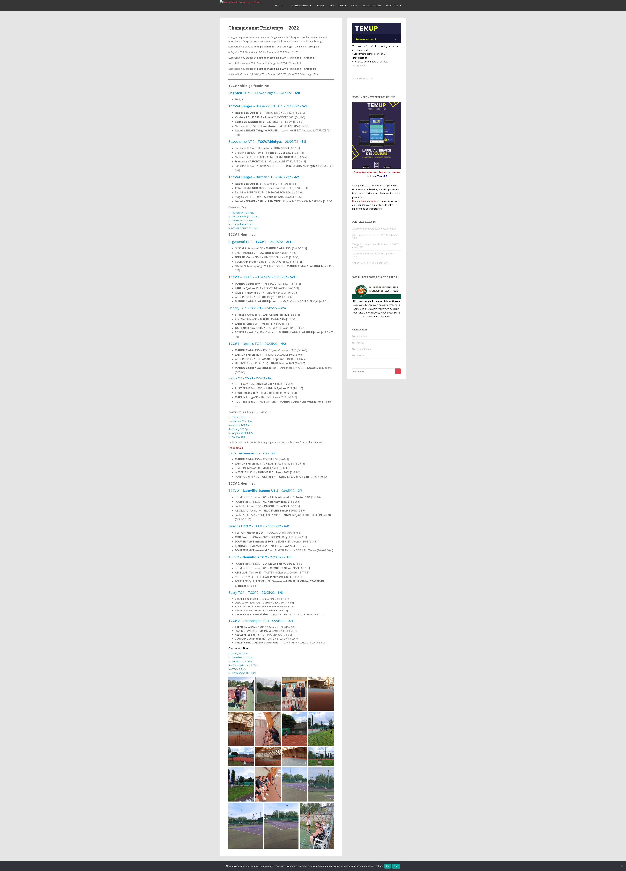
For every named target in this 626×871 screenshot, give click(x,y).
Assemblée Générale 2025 (366, 228)
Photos (360, 355)
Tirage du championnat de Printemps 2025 (374, 244)
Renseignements (299, 5)
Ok (387, 866)
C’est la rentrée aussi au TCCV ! (368, 235)
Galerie (354, 5)
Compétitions (336, 5)
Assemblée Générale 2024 (366, 253)
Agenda (320, 5)
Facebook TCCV (362, 78)
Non (396, 866)
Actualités (281, 5)
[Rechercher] (398, 371)
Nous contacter (372, 5)
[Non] (622, 866)
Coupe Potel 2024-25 (363, 262)
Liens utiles (392, 5)
